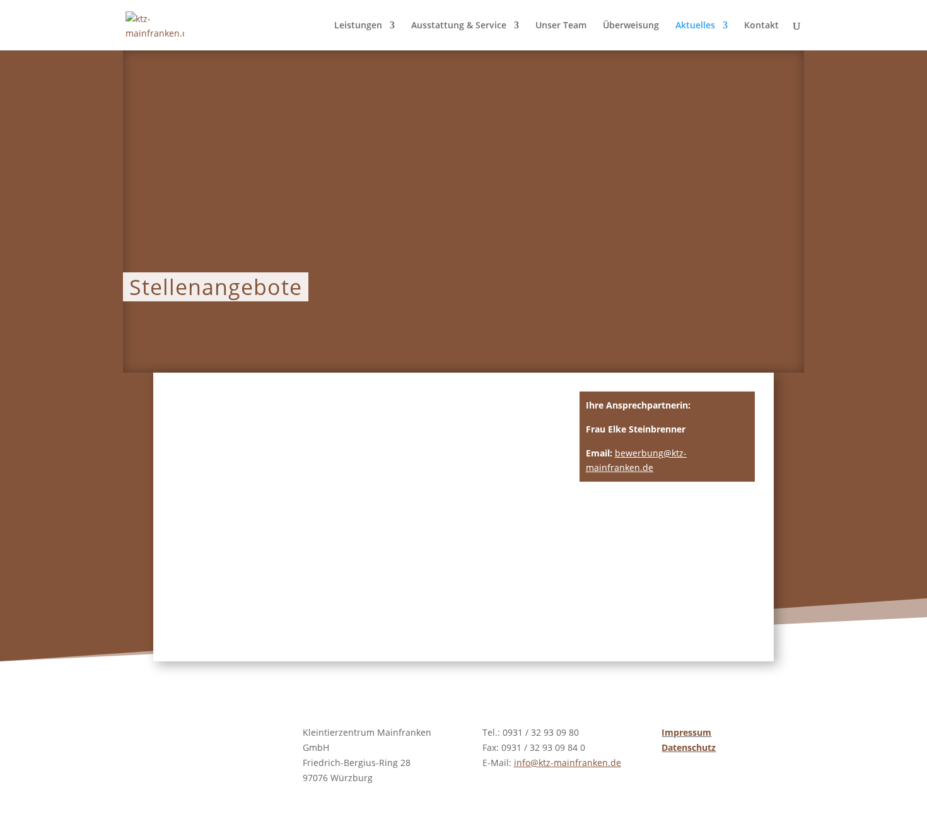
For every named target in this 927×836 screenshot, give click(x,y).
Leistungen (358, 26)
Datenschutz (689, 747)
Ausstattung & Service (458, 26)
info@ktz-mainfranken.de (567, 763)
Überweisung (631, 26)
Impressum (686, 732)
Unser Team (560, 26)
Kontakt (761, 26)
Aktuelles (695, 26)
